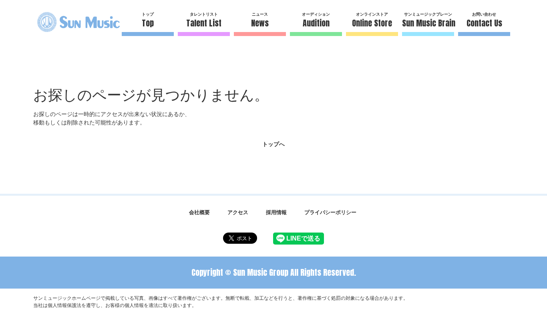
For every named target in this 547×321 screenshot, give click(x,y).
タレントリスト (203, 20)
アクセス (237, 212)
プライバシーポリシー (330, 212)
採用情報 (276, 212)
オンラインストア (372, 20)
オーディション (316, 20)
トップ (148, 20)
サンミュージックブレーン (428, 20)
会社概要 (199, 212)
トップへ (273, 143)
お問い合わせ (484, 20)
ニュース (260, 20)
